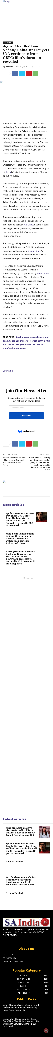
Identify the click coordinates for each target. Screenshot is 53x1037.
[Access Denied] (44, 865)
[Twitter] (22, 73)
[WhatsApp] (35, 73)
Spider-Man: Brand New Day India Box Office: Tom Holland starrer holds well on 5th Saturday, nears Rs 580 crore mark (20, 519)
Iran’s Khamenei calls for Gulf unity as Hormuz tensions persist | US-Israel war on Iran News (21, 881)
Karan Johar (43, 273)
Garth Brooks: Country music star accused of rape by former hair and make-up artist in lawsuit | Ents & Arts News (39, 464)
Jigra (8, 172)
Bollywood (8, 43)
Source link (8, 370)
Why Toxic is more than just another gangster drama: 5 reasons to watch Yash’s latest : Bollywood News (20, 538)
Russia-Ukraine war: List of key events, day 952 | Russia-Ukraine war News (14, 461)
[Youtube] (37, 940)
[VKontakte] (32, 940)
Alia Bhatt (29, 224)
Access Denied (14, 861)
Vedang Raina (34, 250)
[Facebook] (15, 73)
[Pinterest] (29, 73)
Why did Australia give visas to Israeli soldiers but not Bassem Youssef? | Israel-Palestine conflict (21, 832)
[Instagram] (21, 940)
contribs (9, 66)
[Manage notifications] (46, 1030)
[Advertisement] (28, 697)
